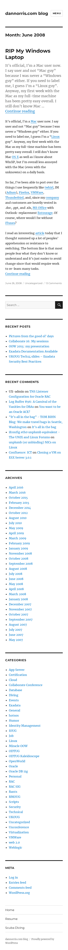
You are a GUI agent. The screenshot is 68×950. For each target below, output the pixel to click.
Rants (13, 791)
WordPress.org (19, 892)
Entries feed (17, 882)
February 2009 (19, 543)
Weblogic (15, 847)
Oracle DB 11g (18, 771)
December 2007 (20, 604)
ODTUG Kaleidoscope (24, 756)
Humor (14, 720)
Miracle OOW (18, 746)
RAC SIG (14, 786)
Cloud (13, 680)
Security (15, 807)
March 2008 (17, 594)
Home (9, 910)
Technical (16, 812)
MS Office (40, 208)
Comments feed (20, 887)
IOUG (13, 730)
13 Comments (54, 283)
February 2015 (19, 502)
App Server (16, 670)
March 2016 (17, 492)
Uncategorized (33, 283)
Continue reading (20, 111)
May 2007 (16, 640)
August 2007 (18, 624)
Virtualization (19, 832)
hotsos (14, 715)
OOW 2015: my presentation (29, 346)
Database (15, 690)
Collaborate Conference (25, 685)
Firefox (24, 192)
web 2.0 (14, 842)
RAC (12, 781)
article (39, 233)
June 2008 (16, 579)
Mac (34, 121)
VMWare (37, 192)
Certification (18, 675)
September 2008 (21, 563)
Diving (13, 695)
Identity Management (25, 725)
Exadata (14, 705)
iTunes (10, 223)
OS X (15, 157)
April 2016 (16, 487)
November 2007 (20, 609)
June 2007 (16, 635)
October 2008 (18, 558)
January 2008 (18, 599)
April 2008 (16, 589)
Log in (13, 877)
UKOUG (14, 817)
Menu (57, 13)
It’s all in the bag (44, 427)
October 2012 (18, 513)
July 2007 (15, 629)
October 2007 (18, 614)
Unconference (19, 827)
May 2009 (16, 528)
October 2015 (18, 497)
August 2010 (17, 518)
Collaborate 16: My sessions (29, 341)
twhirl (49, 187)
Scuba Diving (14, 928)
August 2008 (18, 569)
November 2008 (20, 553)
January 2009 (18, 548)
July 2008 (15, 574)
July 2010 (15, 523)
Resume (11, 919)
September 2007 (20, 619)
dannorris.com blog (26, 13)
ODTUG (14, 751)
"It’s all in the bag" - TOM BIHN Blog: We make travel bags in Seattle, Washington (35, 422)
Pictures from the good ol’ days (31, 336)
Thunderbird (14, 197)
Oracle (13, 766)
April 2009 (16, 533)
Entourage (45, 213)
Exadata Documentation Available (33, 351)
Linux (55, 136)
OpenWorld (17, 761)
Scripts (14, 802)
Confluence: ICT (20, 452)
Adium (11, 192)
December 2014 (20, 508)
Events (14, 700)
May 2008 (16, 584)
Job (11, 736)
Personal (15, 776)
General (14, 710)
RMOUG (14, 797)
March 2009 (17, 538)
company (52, 197)
